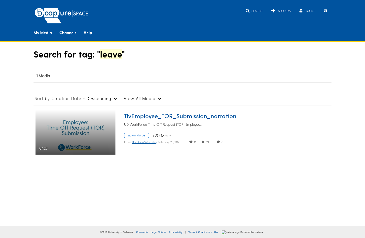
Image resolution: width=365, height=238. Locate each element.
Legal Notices (158, 232)
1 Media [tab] (43, 75)
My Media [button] (43, 32)
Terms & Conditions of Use (203, 232)
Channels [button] (67, 32)
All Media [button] (139, 98)
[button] (253, 10)
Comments (142, 232)
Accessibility (175, 232)
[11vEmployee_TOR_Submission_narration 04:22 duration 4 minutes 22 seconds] (75, 131)
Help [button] (88, 32)
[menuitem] (46, 32)
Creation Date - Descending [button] (73, 98)
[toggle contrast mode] (325, 10)
